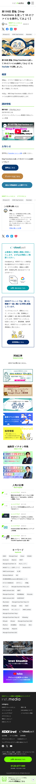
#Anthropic (22, 625)
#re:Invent (6, 560)
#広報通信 (13, 625)
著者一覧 (23, 707)
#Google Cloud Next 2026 (25, 621)
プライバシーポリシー (8, 739)
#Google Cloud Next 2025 (10, 632)
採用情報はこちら (18, 342)
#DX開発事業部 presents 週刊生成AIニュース (15, 579)
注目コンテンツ (6, 722)
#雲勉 (26, 583)
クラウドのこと (13, 25)
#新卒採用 (5, 606)
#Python (5, 625)
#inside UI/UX (26, 567)
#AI (17, 575)
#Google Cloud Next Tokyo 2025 (20, 586)
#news (22, 556)
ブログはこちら (15, 110)
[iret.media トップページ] (11, 700)
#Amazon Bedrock (8, 575)
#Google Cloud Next (8, 594)
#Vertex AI (6, 609)
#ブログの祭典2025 (8, 583)
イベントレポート (7, 710)
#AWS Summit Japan (8, 571)
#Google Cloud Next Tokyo (10, 613)
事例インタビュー (7, 719)
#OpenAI (14, 629)
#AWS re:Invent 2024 (8, 590)
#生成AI (29, 556)
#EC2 (30, 625)
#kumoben (29, 34)
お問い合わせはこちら (18, 288)
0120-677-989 (18, 766)
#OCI (20, 606)
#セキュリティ (23, 563)
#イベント (5, 586)
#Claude (5, 621)
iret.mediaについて (26, 710)
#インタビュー (16, 609)
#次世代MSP (20, 598)
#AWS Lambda (27, 609)
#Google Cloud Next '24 (9, 563)
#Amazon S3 (6, 34)
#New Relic (6, 629)
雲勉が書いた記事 (15, 228)
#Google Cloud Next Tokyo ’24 (20, 602)
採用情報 (22, 735)
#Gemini (14, 560)
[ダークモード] (28, 3)
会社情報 (4, 735)
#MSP (21, 560)
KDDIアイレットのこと (15, 23)
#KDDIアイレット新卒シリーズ (11, 567)
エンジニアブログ (7, 713)
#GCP (26, 606)
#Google (14, 606)
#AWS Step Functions (17, 34)
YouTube (5, 66)
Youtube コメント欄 (15, 153)
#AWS (4, 556)
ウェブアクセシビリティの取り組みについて (15, 742)
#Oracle (13, 621)
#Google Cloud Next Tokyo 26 (11, 617)
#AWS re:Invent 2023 (8, 598)
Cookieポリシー (22, 739)
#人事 (18, 571)
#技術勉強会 (20, 594)
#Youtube (29, 594)
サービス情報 (14, 735)
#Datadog (25, 617)
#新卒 (18, 590)
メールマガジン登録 (26, 713)
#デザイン (19, 583)
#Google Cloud (13, 556)
